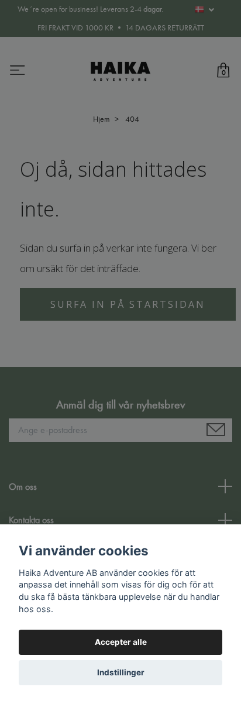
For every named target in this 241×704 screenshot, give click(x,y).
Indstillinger (120, 672)
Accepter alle (121, 642)
